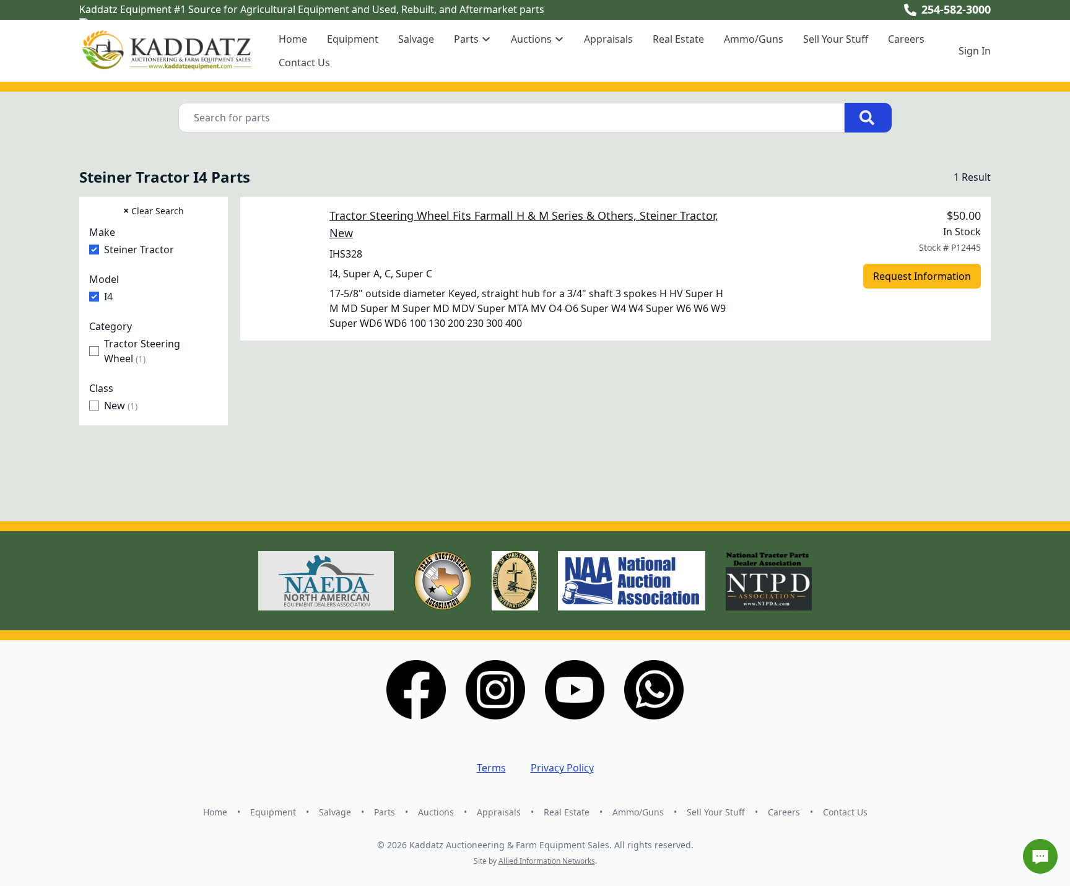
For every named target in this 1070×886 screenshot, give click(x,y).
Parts (384, 812)
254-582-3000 (956, 9)
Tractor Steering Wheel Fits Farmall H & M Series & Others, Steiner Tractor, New (523, 224)
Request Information (922, 276)
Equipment (352, 39)
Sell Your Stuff (835, 39)
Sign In (975, 51)
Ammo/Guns (753, 39)
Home (293, 39)
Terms (491, 768)
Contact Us (304, 62)
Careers (906, 39)
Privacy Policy (562, 768)
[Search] (868, 117)
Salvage (416, 39)
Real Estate (678, 39)
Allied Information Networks (546, 861)
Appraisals (608, 39)
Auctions (436, 812)
